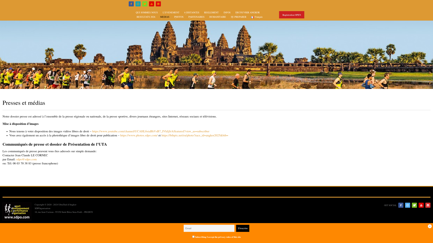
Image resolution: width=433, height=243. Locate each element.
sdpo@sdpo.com (26, 159)
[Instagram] (138, 3)
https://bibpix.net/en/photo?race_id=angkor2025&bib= (195, 135)
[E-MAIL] (158, 3)
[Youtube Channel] (151, 3)
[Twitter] (144, 3)
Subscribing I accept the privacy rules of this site (218, 236)
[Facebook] (131, 3)
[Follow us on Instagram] (407, 205)
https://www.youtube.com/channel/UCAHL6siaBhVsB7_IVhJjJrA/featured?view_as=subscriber (150, 131)
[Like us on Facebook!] (400, 205)
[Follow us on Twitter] (414, 205)
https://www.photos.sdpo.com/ (139, 135)
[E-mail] (427, 205)
